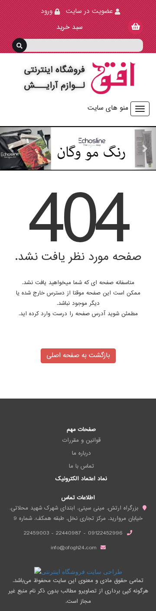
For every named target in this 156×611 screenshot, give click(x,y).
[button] (11, 148)
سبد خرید (68, 27)
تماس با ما (81, 466)
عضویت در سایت (89, 11)
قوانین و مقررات (81, 440)
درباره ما (81, 453)
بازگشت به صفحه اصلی (78, 355)
